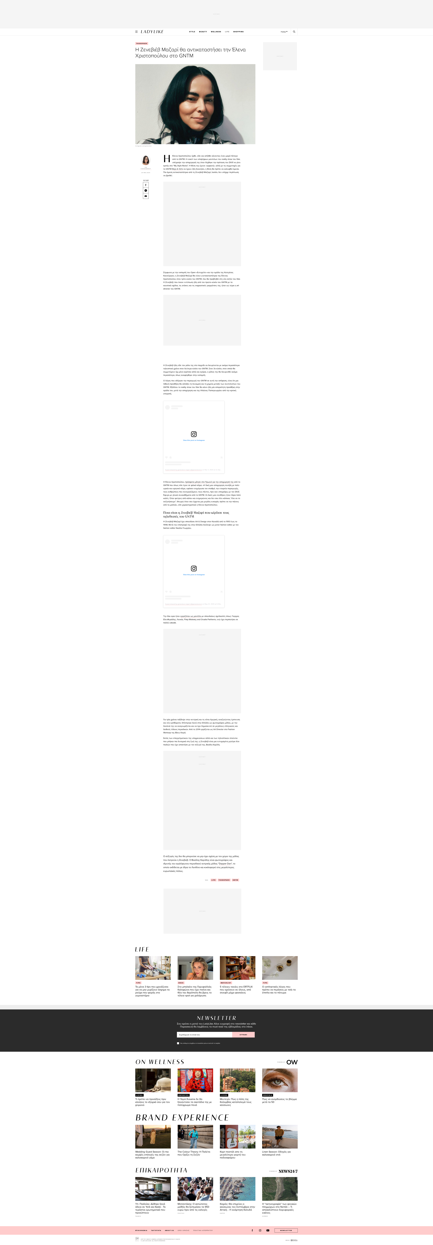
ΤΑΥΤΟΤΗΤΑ (156, 1230)
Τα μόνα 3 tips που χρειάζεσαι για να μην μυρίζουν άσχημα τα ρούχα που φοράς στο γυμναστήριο (152, 991)
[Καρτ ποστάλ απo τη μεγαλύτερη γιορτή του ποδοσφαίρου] (237, 1137)
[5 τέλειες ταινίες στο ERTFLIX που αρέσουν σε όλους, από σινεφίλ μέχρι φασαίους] (237, 968)
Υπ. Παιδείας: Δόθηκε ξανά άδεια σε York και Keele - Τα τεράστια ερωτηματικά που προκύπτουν (150, 1208)
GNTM (235, 880)
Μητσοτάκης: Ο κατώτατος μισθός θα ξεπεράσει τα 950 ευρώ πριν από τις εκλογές (193, 1206)
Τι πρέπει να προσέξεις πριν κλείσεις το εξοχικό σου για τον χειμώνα (152, 1102)
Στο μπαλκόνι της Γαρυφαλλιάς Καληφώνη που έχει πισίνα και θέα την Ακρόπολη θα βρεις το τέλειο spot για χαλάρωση (195, 991)
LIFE (227, 32)
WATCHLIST (226, 983)
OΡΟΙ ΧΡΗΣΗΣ (183, 1230)
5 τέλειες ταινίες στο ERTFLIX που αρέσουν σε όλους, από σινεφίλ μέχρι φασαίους (236, 989)
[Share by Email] (146, 196)
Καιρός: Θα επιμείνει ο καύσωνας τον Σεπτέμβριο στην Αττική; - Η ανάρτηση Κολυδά (237, 1206)
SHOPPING (238, 32)
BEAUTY (203, 32)
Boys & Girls (177, 168)
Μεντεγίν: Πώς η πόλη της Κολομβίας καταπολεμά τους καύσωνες (235, 1102)
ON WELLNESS (159, 1062)
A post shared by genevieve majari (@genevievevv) (183, 470)
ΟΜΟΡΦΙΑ (267, 1095)
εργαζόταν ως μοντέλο (190, 616)
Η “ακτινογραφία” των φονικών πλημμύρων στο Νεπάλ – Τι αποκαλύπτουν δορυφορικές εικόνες (279, 1208)
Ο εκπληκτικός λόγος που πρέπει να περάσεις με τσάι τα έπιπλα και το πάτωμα (279, 989)
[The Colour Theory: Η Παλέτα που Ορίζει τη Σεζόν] (195, 1137)
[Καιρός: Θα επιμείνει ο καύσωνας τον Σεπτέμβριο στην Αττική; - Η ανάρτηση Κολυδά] (237, 1189)
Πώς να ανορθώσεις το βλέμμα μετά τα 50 (279, 1100)
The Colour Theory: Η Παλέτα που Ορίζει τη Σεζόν (194, 1153)
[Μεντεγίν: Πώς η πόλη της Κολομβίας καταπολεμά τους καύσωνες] (237, 1080)
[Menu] (136, 31)
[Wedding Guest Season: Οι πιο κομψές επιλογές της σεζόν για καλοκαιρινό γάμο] (153, 1137)
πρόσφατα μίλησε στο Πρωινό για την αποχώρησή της (209, 481)
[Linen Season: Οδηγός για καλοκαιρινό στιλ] (280, 1137)
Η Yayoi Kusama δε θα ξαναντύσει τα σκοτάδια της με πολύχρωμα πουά (195, 1102)
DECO (181, 983)
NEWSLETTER (286, 1230)
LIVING (139, 1095)
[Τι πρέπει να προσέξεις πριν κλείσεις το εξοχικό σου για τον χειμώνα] (153, 1080)
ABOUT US (169, 1230)
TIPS (138, 983)
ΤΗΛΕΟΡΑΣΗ (141, 43)
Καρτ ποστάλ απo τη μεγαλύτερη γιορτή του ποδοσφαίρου (232, 1154)
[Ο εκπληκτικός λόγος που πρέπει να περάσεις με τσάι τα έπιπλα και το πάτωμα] (280, 968)
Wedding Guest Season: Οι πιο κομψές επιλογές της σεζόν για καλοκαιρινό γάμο (152, 1154)
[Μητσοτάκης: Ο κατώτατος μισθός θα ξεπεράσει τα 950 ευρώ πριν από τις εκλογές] (195, 1189)
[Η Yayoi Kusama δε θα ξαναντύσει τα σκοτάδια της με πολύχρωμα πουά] (195, 1080)
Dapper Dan (225, 863)
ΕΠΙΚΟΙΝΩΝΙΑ (141, 1230)
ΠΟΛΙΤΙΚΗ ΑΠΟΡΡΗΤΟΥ (203, 1230)
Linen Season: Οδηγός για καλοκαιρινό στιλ (276, 1153)
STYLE (192, 32)
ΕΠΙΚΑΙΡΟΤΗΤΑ (161, 1171)
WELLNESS (216, 32)
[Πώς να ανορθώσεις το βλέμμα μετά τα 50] (280, 1080)
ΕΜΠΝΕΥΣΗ (183, 1095)
